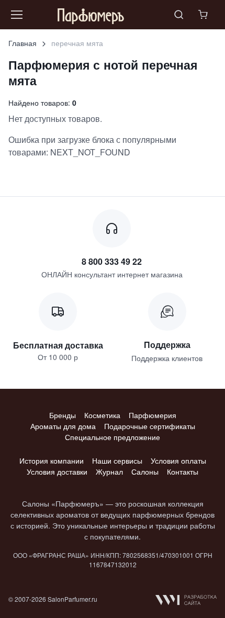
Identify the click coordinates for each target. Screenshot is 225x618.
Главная (22, 43)
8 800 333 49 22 (112, 261)
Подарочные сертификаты (149, 426)
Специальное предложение (112, 437)
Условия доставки (57, 471)
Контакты (182, 471)
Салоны (145, 471)
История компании (51, 460)
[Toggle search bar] (179, 14)
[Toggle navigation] (16, 14)
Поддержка (167, 345)
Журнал (109, 471)
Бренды (62, 415)
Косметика (102, 415)
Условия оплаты (178, 460)
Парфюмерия (152, 415)
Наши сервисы (117, 460)
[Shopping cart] (204, 14)
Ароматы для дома (63, 426)
